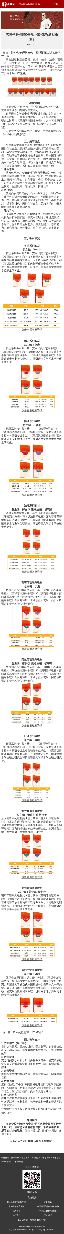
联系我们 (19, 1161)
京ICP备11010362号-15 (47, 1230)
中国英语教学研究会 (48, 1211)
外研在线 (17, 1215)
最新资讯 (5, 1157)
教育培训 (46, 1157)
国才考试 (48, 1215)
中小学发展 (6, 1161)
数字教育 (26, 1157)
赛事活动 (57, 1157)
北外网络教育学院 (16, 1206)
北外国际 (48, 1202)
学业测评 (36, 1157)
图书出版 (15, 1157)
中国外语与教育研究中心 (48, 1206)
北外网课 (17, 1211)
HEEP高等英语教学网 (16, 1202)
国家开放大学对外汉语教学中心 (32, 1220)
